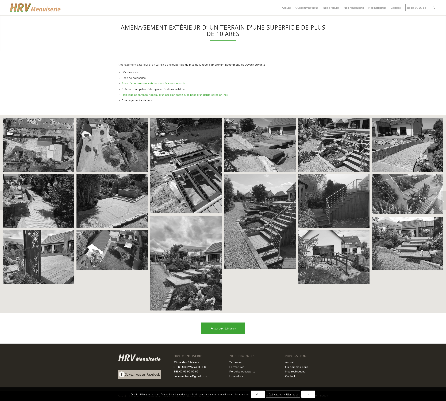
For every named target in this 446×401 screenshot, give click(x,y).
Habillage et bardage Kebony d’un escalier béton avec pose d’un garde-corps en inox (175, 94)
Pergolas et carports (242, 371)
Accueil (289, 362)
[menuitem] (286, 7)
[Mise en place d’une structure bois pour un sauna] (443, 200)
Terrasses (235, 362)
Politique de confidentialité (283, 394)
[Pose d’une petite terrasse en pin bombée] (2, 200)
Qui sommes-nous (296, 367)
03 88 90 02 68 (188, 371)
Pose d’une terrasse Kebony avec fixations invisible (154, 83)
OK (258, 394)
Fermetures (236, 367)
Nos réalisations (295, 371)
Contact (290, 376)
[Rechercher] (433, 7)
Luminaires (236, 376)
